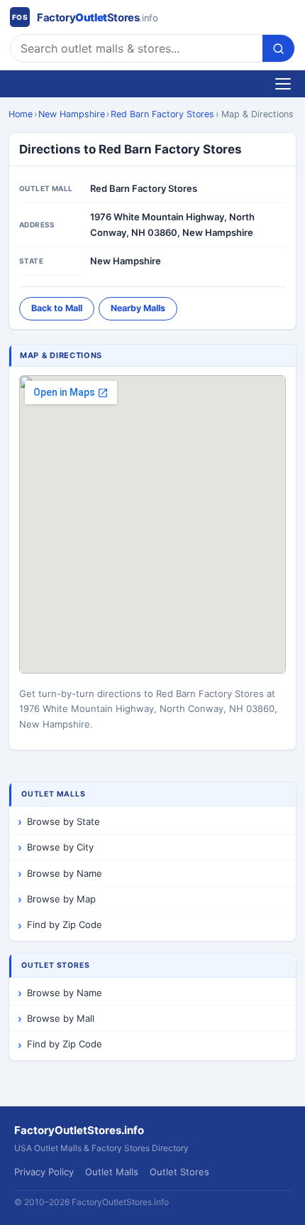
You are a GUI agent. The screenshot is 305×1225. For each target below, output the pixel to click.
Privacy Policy (44, 1171)
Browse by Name (64, 873)
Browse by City (60, 847)
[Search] (278, 48)
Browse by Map (61, 899)
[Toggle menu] (283, 83)
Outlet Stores (179, 1171)
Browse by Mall (60, 1018)
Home (21, 114)
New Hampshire (71, 114)
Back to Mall (56, 308)
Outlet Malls (111, 1171)
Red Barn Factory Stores (162, 114)
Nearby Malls (138, 308)
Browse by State (63, 821)
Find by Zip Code (64, 924)
